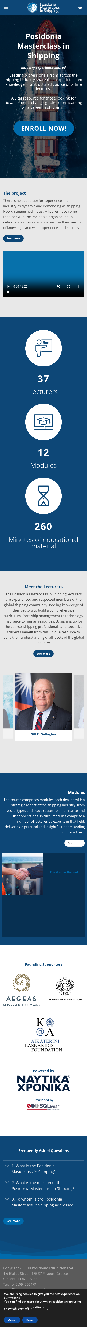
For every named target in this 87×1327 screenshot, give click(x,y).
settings (38, 1307)
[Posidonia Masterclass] (43, 7)
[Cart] (80, 7)
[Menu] (5, 7)
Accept (12, 1320)
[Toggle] (7, 1166)
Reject (29, 1320)
